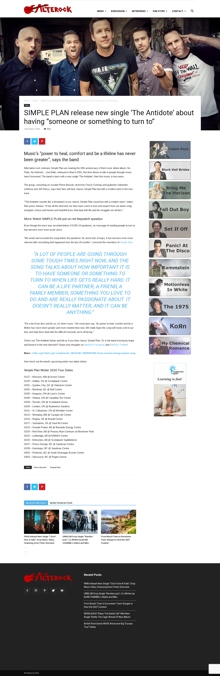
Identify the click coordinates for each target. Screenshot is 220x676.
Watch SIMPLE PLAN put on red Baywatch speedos (68, 219)
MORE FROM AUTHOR (61, 503)
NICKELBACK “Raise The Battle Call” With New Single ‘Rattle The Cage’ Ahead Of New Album (107, 615)
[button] (192, 11)
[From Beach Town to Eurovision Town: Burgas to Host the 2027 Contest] (118, 522)
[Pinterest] (44, 590)
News (100, 11)
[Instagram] (36, 590)
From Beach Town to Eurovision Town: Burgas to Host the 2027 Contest (116, 539)
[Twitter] (53, 590)
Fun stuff (159, 11)
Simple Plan (126, 242)
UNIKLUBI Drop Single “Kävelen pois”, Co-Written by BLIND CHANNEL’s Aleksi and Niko (77, 539)
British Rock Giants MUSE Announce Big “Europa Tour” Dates (108, 625)
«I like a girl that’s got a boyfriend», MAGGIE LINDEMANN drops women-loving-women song (83, 353)
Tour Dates (65, 370)
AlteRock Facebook (94, 344)
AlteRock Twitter (118, 344)
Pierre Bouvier (40, 467)
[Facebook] (27, 590)
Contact (177, 11)
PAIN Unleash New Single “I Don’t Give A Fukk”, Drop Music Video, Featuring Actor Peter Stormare (40, 539)
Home (27, 100)
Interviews (139, 11)
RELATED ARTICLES (36, 503)
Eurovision (118, 11)
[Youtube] (62, 590)
